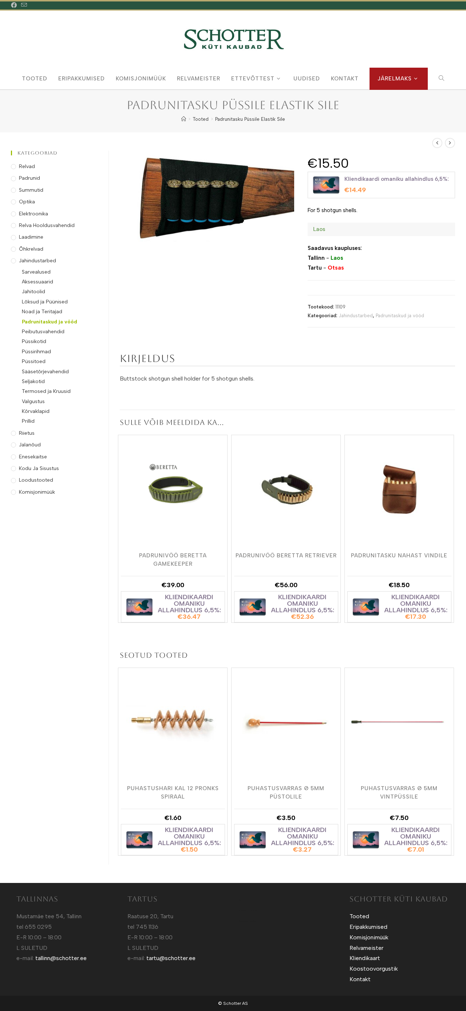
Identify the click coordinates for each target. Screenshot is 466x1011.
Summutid (31, 190)
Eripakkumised (368, 926)
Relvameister (366, 947)
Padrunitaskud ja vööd (400, 315)
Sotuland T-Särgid (247, 910)
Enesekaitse (33, 457)
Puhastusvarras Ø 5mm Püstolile (286, 792)
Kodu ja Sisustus (39, 468)
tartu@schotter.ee (171, 958)
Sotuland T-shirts (247, 921)
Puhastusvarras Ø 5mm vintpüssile (399, 792)
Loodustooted (36, 480)
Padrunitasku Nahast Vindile (399, 555)
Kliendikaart (365, 958)
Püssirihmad (36, 352)
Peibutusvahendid (43, 332)
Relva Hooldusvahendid (47, 225)
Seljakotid (33, 381)
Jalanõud (30, 445)
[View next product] (450, 143)
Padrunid (29, 178)
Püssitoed (34, 361)
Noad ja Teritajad (42, 312)
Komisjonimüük (37, 492)
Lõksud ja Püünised (45, 302)
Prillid (28, 421)
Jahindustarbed (356, 315)
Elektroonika (33, 214)
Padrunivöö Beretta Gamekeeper (173, 559)
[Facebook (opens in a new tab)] (15, 5)
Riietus (27, 433)
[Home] (183, 119)
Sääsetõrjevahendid (45, 372)
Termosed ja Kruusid (46, 391)
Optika (27, 202)
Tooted (359, 916)
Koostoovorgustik (374, 968)
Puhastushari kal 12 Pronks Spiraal (173, 792)
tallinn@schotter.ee (61, 958)
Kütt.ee (241, 900)
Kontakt (360, 979)
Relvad (27, 166)
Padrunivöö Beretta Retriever (286, 555)
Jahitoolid (33, 291)
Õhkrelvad (31, 249)
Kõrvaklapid (36, 411)
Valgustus (33, 401)
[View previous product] (437, 143)
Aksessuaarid (37, 282)
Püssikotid (34, 341)
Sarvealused (36, 272)
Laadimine (31, 237)
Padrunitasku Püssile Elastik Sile (250, 119)
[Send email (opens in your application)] (24, 5)
